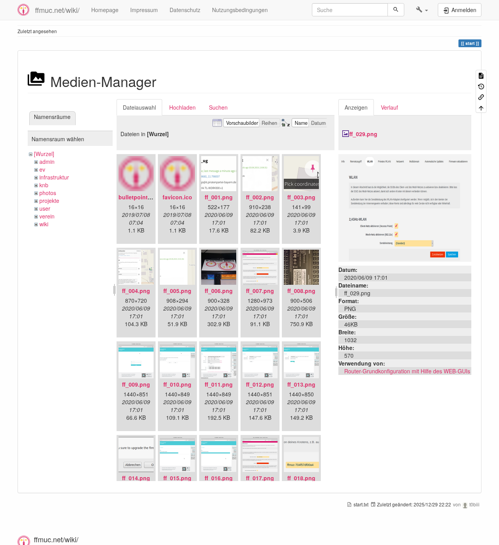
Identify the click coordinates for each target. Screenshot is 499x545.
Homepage (105, 10)
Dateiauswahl (139, 107)
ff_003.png (301, 197)
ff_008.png (301, 291)
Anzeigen (356, 107)
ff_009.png (136, 384)
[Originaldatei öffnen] (404, 207)
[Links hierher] (481, 96)
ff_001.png (219, 197)
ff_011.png (219, 384)
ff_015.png (177, 478)
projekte (49, 200)
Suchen (218, 107)
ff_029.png (363, 134)
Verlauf (389, 107)
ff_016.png (219, 478)
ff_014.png (136, 478)
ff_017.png (260, 478)
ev (42, 169)
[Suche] (396, 9)
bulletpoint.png (139, 197)
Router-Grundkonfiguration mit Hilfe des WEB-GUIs (407, 371)
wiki (43, 224)
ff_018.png (301, 478)
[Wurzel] (44, 154)
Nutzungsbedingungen (240, 10)
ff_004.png (136, 291)
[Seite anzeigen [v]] (481, 75)
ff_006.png (219, 291)
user (44, 208)
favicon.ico (177, 197)
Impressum (144, 10)
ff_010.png (177, 384)
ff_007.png (260, 291)
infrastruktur (54, 177)
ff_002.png (260, 197)
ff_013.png (301, 384)
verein (47, 216)
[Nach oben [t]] (481, 107)
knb (43, 185)
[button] (422, 10)
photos (47, 193)
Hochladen (182, 107)
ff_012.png (260, 384)
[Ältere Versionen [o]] (481, 86)
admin (47, 161)
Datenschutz (185, 10)
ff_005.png (177, 291)
